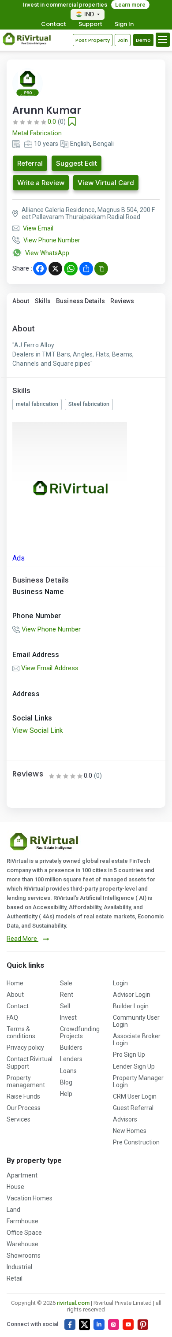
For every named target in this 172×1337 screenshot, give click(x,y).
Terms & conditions (21, 1032)
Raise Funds (23, 1096)
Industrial (19, 1266)
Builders (71, 1047)
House (15, 1186)
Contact (53, 24)
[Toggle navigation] (163, 40)
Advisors (125, 1119)
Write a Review (40, 182)
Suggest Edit (76, 163)
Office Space (24, 1232)
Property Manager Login (138, 1081)
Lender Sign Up (134, 1066)
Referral (30, 163)
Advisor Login (131, 994)
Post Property (92, 40)
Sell (65, 1006)
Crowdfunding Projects (80, 1032)
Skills (43, 301)
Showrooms (24, 1255)
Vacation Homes (29, 1198)
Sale (66, 983)
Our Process (24, 1107)
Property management (26, 1081)
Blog (66, 1082)
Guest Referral (133, 1107)
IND (90, 14)
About (21, 301)
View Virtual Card (106, 182)
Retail (14, 1278)
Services (18, 1119)
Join (122, 40)
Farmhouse (22, 1221)
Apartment (22, 1175)
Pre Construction (136, 1142)
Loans (68, 1070)
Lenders (71, 1058)
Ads (18, 558)
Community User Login (136, 1021)
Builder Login (131, 1006)
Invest (68, 1017)
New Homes (129, 1130)
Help (66, 1093)
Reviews (122, 301)
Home (15, 983)
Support (90, 24)
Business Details (80, 301)
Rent (66, 994)
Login (120, 983)
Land (13, 1209)
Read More (22, 938)
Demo (143, 40)
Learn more (130, 4)
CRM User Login (135, 1096)
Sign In (124, 24)
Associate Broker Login (137, 1039)
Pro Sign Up (129, 1054)
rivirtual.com (73, 1303)
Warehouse (22, 1244)
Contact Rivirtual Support (29, 1062)
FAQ (12, 1017)
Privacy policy (25, 1047)
